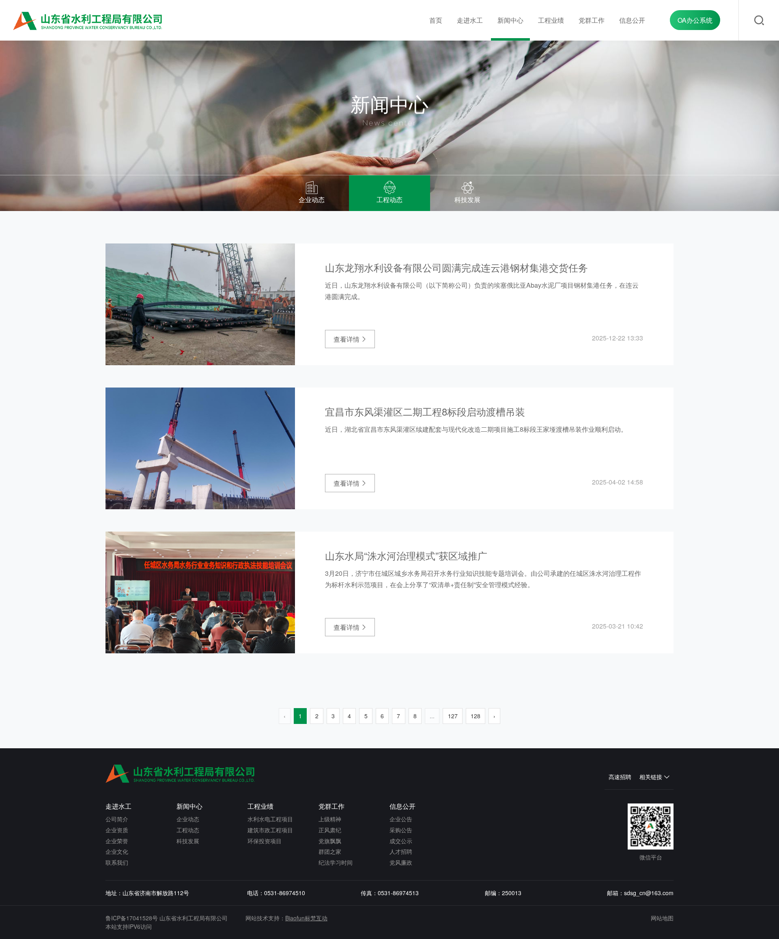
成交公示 (401, 841)
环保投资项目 (264, 841)
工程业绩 (551, 20)
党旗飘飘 (329, 841)
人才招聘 (401, 851)
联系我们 (116, 862)
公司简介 (116, 819)
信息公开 (632, 20)
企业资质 (116, 830)
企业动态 (187, 819)
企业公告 (401, 819)
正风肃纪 (329, 830)
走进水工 (470, 20)
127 (453, 716)
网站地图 (662, 918)
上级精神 (329, 819)
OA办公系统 (695, 20)
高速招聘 (620, 777)
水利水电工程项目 (270, 819)
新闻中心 (510, 20)
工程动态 (187, 830)
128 (475, 716)
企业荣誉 (116, 841)
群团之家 (329, 851)
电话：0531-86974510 (276, 893)
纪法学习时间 (335, 862)
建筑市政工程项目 (270, 830)
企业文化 (116, 851)
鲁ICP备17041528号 (131, 918)
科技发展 (187, 841)
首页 (435, 20)
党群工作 (592, 20)
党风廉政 (401, 862)
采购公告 (401, 830)
